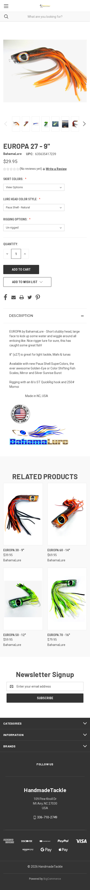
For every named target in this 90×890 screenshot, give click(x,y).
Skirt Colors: (13, 179)
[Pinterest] (38, 297)
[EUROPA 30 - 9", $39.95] (23, 514)
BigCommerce (52, 878)
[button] (55, 169)
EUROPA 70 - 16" (58, 635)
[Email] (13, 297)
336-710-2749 (47, 817)
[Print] (21, 297)
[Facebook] (5, 297)
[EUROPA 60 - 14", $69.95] (67, 514)
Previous (6, 123)
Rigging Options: (15, 219)
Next (84, 123)
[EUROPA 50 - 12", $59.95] (23, 599)
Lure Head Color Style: (20, 199)
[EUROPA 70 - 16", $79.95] (67, 599)
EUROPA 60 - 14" (58, 550)
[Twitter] (30, 297)
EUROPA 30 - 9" (13, 550)
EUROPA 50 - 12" (14, 635)
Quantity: (10, 244)
